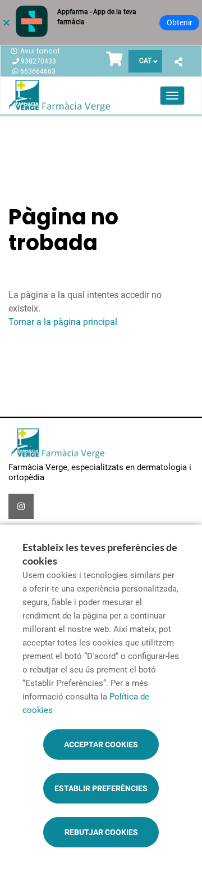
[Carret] (114, 61)
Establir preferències (101, 788)
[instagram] (21, 506)
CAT (145, 61)
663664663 (38, 71)
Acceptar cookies (101, 744)
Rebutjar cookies (101, 832)
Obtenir (179, 22)
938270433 (38, 61)
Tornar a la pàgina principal (62, 322)
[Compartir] (178, 62)
